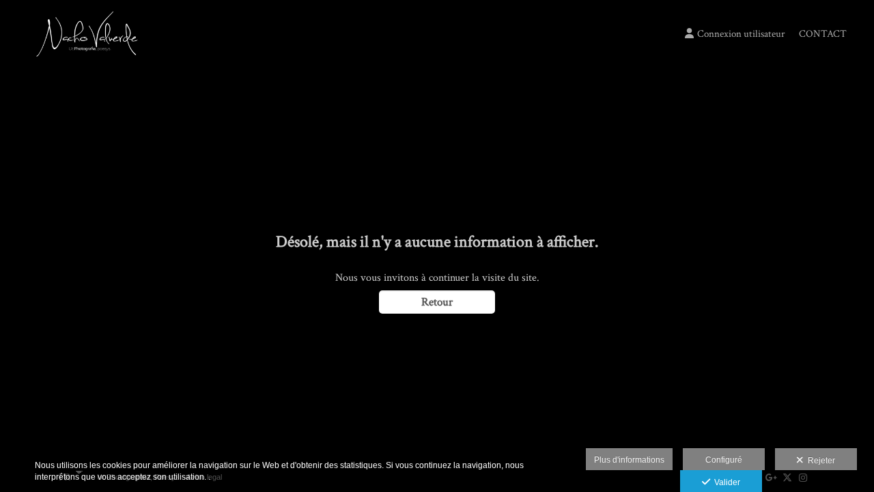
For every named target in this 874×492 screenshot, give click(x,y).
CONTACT (823, 33)
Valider (725, 482)
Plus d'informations (629, 460)
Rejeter (819, 460)
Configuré (723, 460)
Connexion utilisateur (741, 33)
